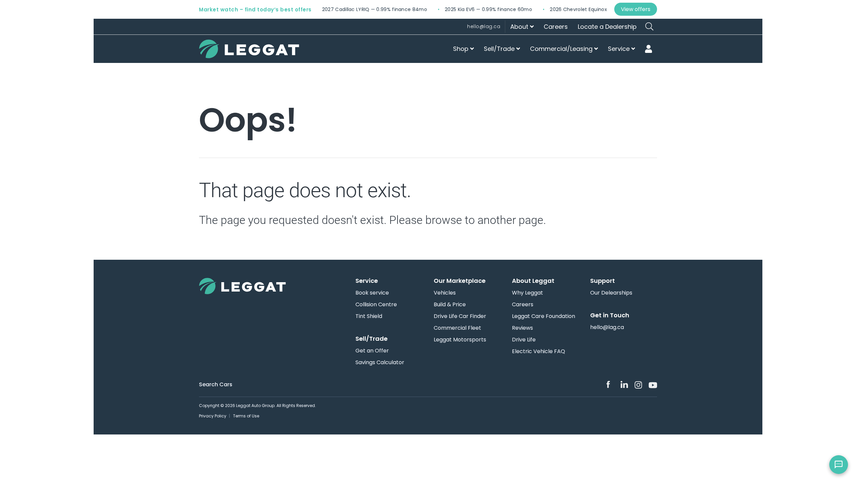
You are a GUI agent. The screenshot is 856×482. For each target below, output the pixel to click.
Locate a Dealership (607, 26)
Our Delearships (611, 293)
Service (619, 49)
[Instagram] (638, 385)
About (520, 26)
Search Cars (215, 384)
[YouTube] (652, 384)
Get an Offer (372, 350)
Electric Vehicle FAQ (538, 351)
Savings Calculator (379, 362)
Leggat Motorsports (460, 339)
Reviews (522, 328)
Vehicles (445, 293)
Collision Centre (376, 304)
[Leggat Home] (252, 286)
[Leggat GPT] (838, 464)
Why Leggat (527, 293)
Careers (556, 26)
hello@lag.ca (483, 26)
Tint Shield (368, 316)
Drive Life (524, 339)
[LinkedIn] (624, 384)
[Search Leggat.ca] (649, 26)
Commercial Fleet (457, 328)
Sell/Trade (500, 49)
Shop (461, 49)
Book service (372, 293)
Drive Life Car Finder (460, 316)
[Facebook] (610, 384)
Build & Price (450, 304)
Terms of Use (246, 416)
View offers (635, 9)
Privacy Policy (212, 416)
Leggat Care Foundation (543, 316)
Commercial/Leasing (562, 49)
